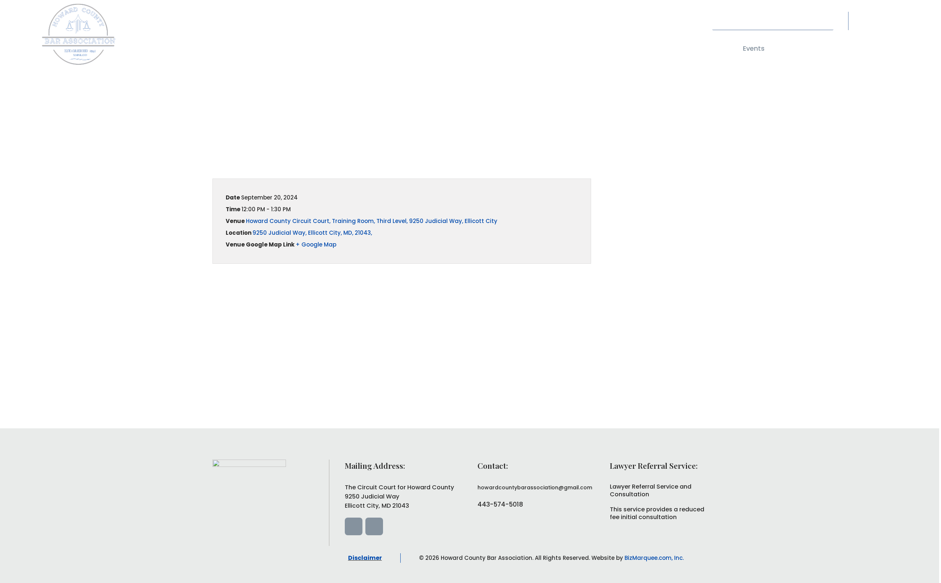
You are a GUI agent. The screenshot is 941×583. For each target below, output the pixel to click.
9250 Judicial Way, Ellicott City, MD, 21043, (312, 233)
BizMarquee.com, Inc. (654, 558)
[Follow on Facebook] (871, 19)
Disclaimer (365, 558)
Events (754, 48)
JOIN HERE (875, 48)
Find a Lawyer (598, 48)
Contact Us (704, 48)
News (656, 48)
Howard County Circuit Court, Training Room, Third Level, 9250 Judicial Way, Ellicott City (371, 221)
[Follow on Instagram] (889, 19)
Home (498, 48)
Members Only (808, 48)
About (538, 48)
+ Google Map (316, 244)
